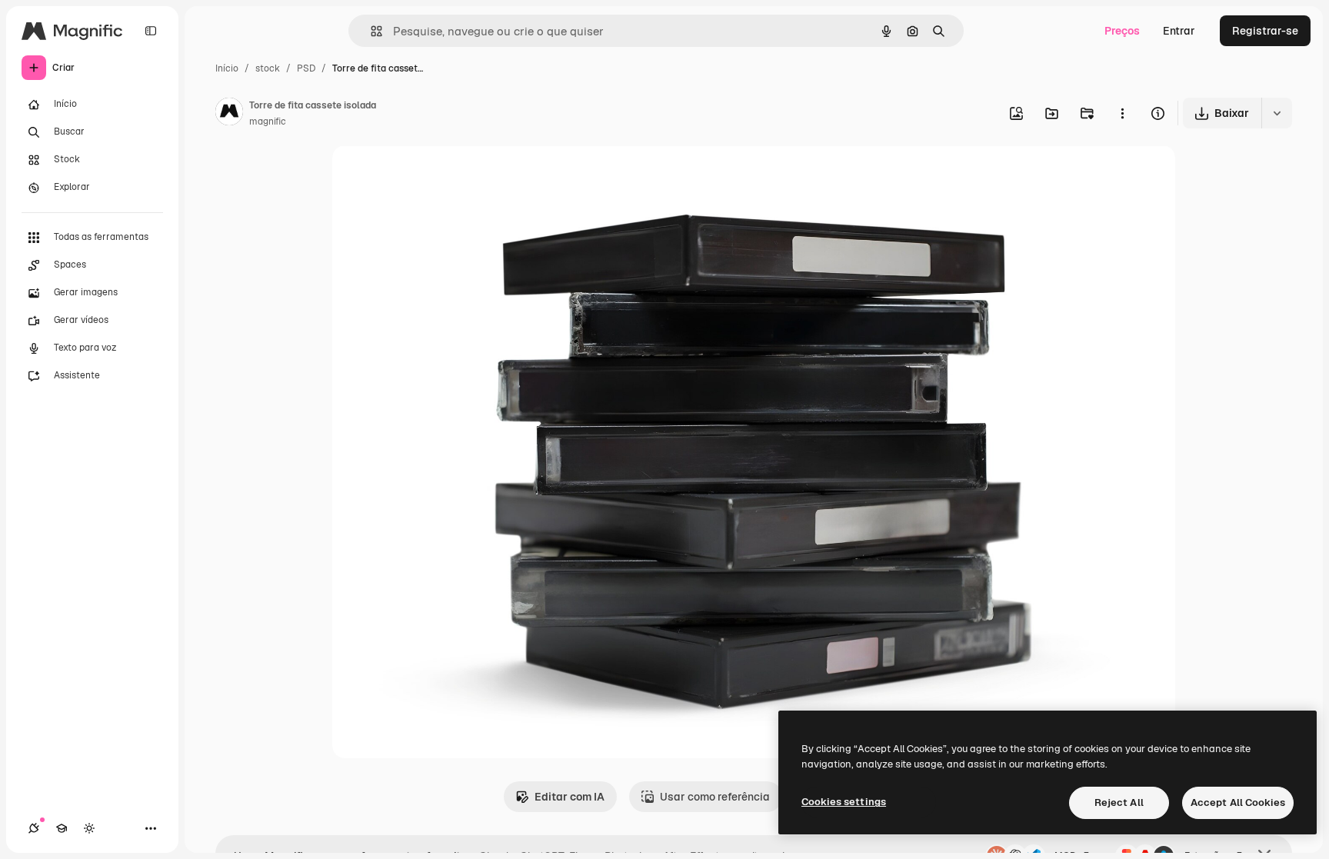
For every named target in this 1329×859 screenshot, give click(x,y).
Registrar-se (1265, 31)
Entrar (1179, 31)
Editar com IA (570, 797)
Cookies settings (843, 801)
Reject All (1119, 802)
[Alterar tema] (89, 828)
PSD (306, 68)
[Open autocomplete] (370, 31)
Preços (1122, 31)
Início (226, 68)
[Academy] (61, 828)
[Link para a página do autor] (229, 114)
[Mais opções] (1122, 113)
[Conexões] (34, 828)
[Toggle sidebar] (150, 30)
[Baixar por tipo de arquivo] (1276, 113)
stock (267, 68)
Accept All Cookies (1238, 802)
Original (430, 175)
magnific (267, 121)
